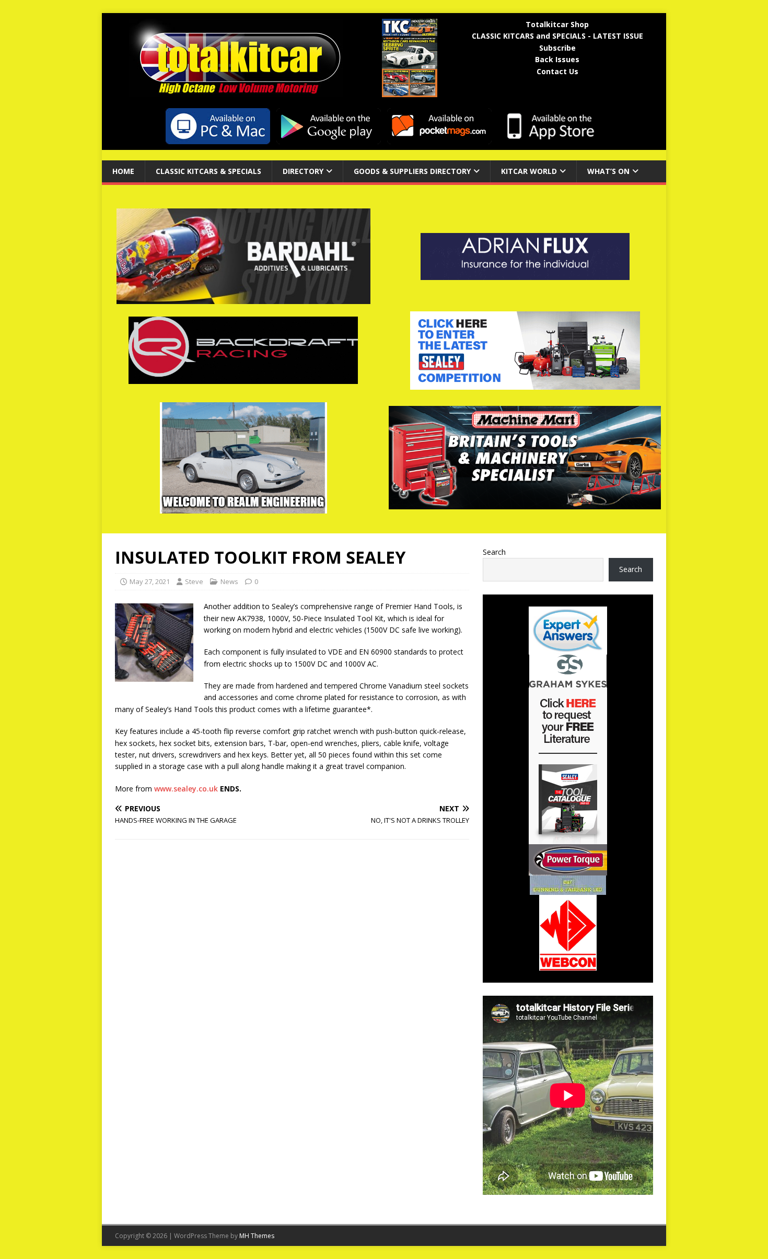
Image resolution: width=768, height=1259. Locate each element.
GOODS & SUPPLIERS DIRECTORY (412, 171)
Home (123, 171)
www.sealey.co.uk (186, 789)
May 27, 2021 (150, 581)
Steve (194, 581)
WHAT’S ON (608, 171)
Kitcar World (529, 171)
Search (494, 552)
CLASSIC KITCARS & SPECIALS (208, 171)
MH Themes (256, 1235)
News (229, 581)
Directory (303, 171)
